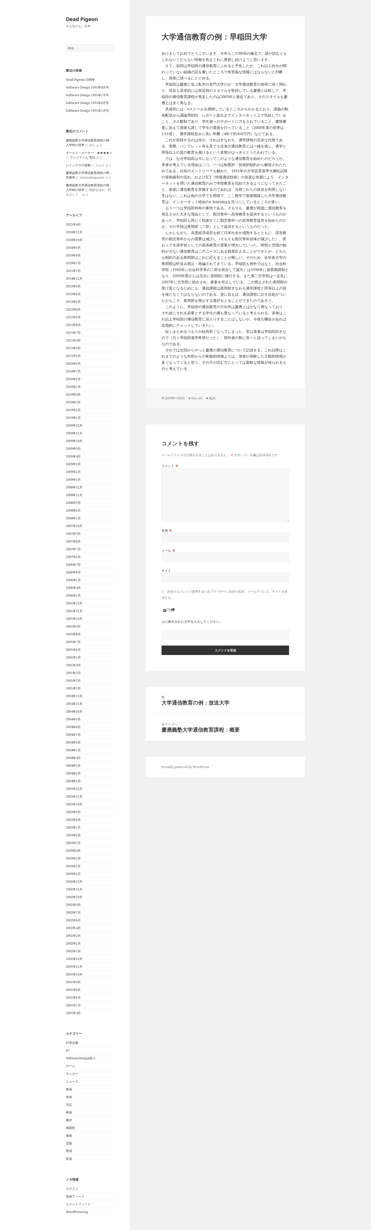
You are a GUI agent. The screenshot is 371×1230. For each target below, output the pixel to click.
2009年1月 (73, 479)
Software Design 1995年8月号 (87, 87)
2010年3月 (73, 402)
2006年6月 (73, 572)
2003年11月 (74, 796)
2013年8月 (73, 294)
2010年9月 (73, 363)
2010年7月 (73, 371)
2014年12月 (74, 278)
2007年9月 (73, 534)
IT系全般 (72, 1043)
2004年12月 (74, 696)
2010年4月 (73, 394)
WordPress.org (77, 1212)
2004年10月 (74, 711)
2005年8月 (73, 634)
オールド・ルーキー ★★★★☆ (89, 153)
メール (168, 550)
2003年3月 (73, 858)
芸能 (69, 1143)
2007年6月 (73, 557)
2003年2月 (73, 866)
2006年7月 (73, 564)
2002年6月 (73, 920)
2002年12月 (74, 881)
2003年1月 (73, 874)
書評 (69, 1120)
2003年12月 (74, 789)
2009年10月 (74, 441)
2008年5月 (73, 518)
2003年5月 (73, 843)
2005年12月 (74, 603)
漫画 (69, 1135)
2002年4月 (73, 928)
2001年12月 (74, 959)
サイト (166, 570)
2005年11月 (74, 611)
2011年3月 (73, 348)
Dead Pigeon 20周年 (80, 80)
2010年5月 (73, 387)
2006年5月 (73, 580)
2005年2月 (73, 680)
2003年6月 (73, 835)
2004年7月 (73, 735)
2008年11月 (74, 495)
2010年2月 (73, 410)
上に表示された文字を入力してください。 (192, 621)
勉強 (69, 1089)
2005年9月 (73, 626)
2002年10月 (74, 897)
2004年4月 (73, 758)
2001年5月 (73, 1005)
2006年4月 (73, 588)
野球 (69, 1151)
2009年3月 (73, 464)
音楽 (69, 1159)
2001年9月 (73, 982)
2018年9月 (73, 247)
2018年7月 (73, 263)
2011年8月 (73, 325)
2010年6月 (73, 379)
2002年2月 (73, 943)
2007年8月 (73, 541)
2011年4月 (73, 340)
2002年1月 (73, 951)
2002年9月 (73, 905)
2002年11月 (74, 889)
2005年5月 (73, 657)
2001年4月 (73, 1013)
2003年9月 (73, 812)
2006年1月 (73, 595)
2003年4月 (73, 850)
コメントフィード (78, 1204)
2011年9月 (73, 317)
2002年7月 (73, 912)
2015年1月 (73, 271)
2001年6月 (73, 997)
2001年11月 (74, 966)
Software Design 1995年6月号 (87, 103)
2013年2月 (73, 302)
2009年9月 (73, 448)
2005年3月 (73, 673)
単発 (69, 1097)
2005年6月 (73, 649)
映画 (69, 1112)
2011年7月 (73, 332)
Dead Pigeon (82, 19)
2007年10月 (74, 526)
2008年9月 (73, 503)
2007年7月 (73, 549)
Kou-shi (197, 398)
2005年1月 (73, 688)
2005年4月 (73, 665)
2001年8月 (73, 990)
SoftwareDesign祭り (81, 1058)
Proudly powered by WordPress (185, 767)
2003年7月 (73, 827)
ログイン (72, 1189)
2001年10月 (74, 974)
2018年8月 (73, 255)
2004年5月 (73, 750)
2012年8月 (73, 309)
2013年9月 (73, 286)
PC (68, 1050)
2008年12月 (74, 487)
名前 (167, 530)
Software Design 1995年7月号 (87, 95)
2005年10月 (74, 619)
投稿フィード (75, 1196)
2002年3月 (73, 936)
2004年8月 (73, 727)
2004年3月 (73, 765)
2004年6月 (73, 742)
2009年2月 (73, 472)
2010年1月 (73, 418)
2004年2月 (73, 773)
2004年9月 (73, 719)
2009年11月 (74, 433)
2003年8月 (73, 820)
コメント (170, 466)
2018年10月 (74, 240)
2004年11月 (74, 704)
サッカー (72, 1074)
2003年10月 (74, 804)
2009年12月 (74, 425)
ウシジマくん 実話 (82, 157)
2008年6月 (73, 510)
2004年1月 (73, 781)
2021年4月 (73, 224)
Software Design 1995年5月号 (87, 110)
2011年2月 (73, 356)
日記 (69, 1104)
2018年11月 (74, 232)
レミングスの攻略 (78, 165)
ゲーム (70, 1066)
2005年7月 (73, 642)
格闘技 (70, 1128)
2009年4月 (73, 456)
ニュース (72, 1081)
